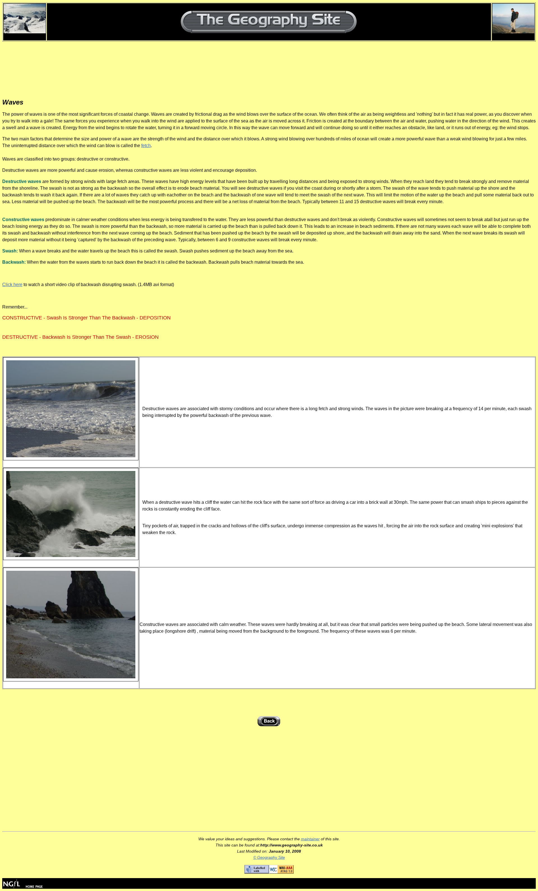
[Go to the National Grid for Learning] (23, 887)
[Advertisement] (269, 69)
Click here (12, 284)
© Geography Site (269, 857)
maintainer (310, 839)
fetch (146, 145)
